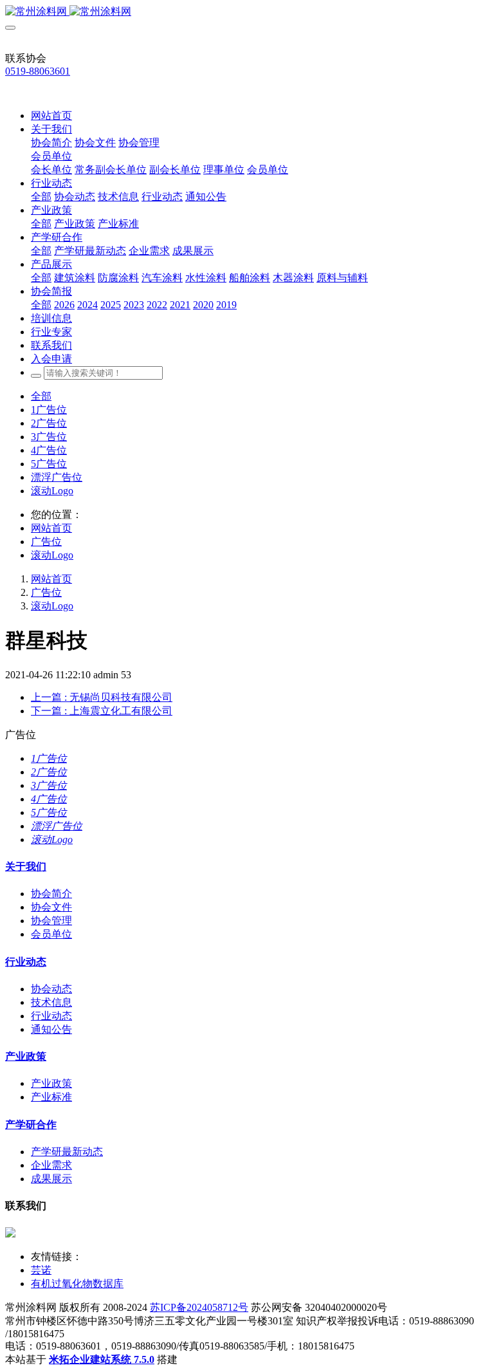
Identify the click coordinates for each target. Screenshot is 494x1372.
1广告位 (49, 409)
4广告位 (49, 450)
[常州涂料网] (247, 12)
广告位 (46, 541)
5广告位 (49, 463)
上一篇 (101, 697)
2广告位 (49, 423)
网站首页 (51, 115)
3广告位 (49, 436)
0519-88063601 (37, 71)
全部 (41, 196)
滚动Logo (52, 490)
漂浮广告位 (56, 477)
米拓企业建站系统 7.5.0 (101, 1359)
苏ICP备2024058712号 (199, 1307)
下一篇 (101, 710)
